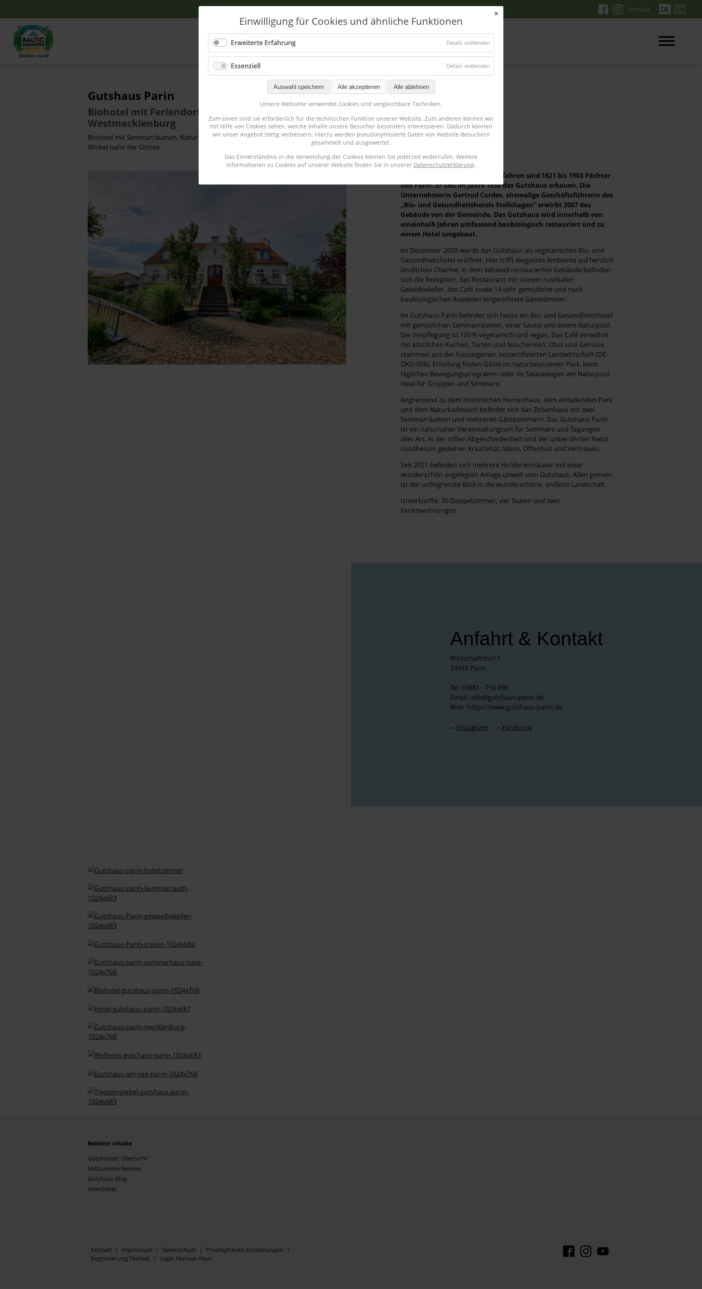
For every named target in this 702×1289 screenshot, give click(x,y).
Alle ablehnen (411, 86)
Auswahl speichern (298, 86)
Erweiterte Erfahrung (263, 42)
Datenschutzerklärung (444, 165)
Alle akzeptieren (359, 86)
